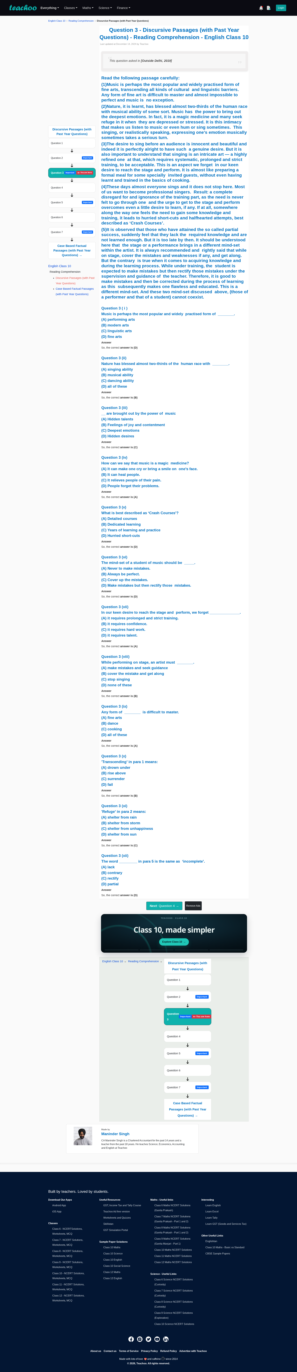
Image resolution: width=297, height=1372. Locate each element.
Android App (59, 1205)
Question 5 (71, 202)
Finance (122, 8)
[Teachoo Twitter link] (149, 1339)
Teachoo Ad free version (116, 1211)
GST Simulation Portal (115, 1230)
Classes (69, 8)
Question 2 (71, 158)
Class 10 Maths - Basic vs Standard (224, 1247)
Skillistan (108, 1224)
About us (95, 1351)
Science (104, 8)
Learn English (213, 1205)
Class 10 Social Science (116, 1266)
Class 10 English (112, 1259)
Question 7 (71, 232)
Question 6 (57, 217)
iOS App (56, 1211)
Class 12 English (112, 1278)
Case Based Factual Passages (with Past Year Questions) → (72, 250)
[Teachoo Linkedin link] (166, 1339)
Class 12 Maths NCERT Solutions (173, 1262)
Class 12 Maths (111, 1272)
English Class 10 (56, 20)
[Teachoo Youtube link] (157, 1339)
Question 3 (71, 173)
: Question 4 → (164, 906)
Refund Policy (168, 1351)
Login (281, 7)
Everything (48, 8)
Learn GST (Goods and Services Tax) (225, 1224)
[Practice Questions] (268, 8)
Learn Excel (212, 1211)
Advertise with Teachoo (193, 1351)
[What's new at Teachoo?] (261, 8)
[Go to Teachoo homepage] (23, 8)
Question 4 (57, 187)
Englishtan (211, 1241)
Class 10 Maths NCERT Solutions (173, 1250)
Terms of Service (129, 1351)
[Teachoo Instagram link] (140, 1339)
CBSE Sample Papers (217, 1253)
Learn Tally (211, 1217)
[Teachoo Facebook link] (131, 1339)
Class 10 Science (113, 1253)
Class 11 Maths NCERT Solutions (173, 1256)
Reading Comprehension (81, 20)
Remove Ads (193, 905)
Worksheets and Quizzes (117, 1217)
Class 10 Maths (111, 1247)
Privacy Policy (149, 1351)
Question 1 (57, 143)
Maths (86, 8)
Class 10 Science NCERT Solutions (174, 1324)
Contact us (110, 1351)
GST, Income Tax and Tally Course (122, 1205)
